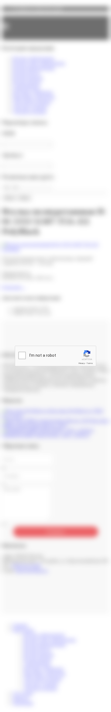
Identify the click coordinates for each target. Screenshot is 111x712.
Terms (89, 363)
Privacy (81, 363)
